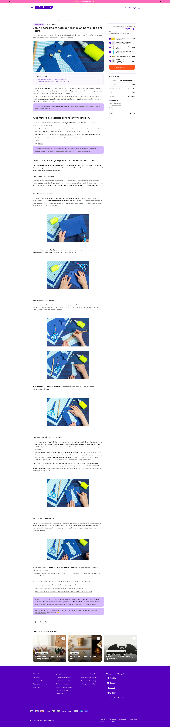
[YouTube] (118, 697)
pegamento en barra (66, 134)
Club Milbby (36, 687)
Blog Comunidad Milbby (88, 681)
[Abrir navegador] (32, 7)
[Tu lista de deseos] (134, 7)
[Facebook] (106, 697)
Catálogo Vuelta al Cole (88, 684)
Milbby (38, 599)
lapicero (40, 143)
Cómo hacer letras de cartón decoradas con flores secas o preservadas (59, 588)
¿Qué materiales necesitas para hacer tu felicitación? (52, 79)
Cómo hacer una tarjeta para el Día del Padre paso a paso (53, 81)
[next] (160, 1)
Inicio (34, 20)
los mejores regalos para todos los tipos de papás (64, 151)
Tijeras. (37, 140)
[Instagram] (110, 697)
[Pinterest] (114, 697)
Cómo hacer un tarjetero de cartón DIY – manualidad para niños (56, 585)
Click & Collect (60, 693)
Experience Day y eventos (88, 677)
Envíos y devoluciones (63, 684)
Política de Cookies (102, 720)
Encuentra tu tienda (39, 681)
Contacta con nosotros (63, 681)
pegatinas (61, 525)
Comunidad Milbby (41, 20)
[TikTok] (122, 697)
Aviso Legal (123, 719)
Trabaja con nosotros (40, 684)
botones (51, 525)
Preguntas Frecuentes (63, 690)
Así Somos (36, 677)
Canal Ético (133, 719)
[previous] (9, 1)
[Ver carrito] (139, 8)
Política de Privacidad (112, 720)
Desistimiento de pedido (64, 687)
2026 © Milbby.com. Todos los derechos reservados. (42, 720)
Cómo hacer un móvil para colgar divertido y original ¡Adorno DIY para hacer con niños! (63, 591)
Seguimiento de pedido (63, 677)
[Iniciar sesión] (130, 8)
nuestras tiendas (40, 604)
